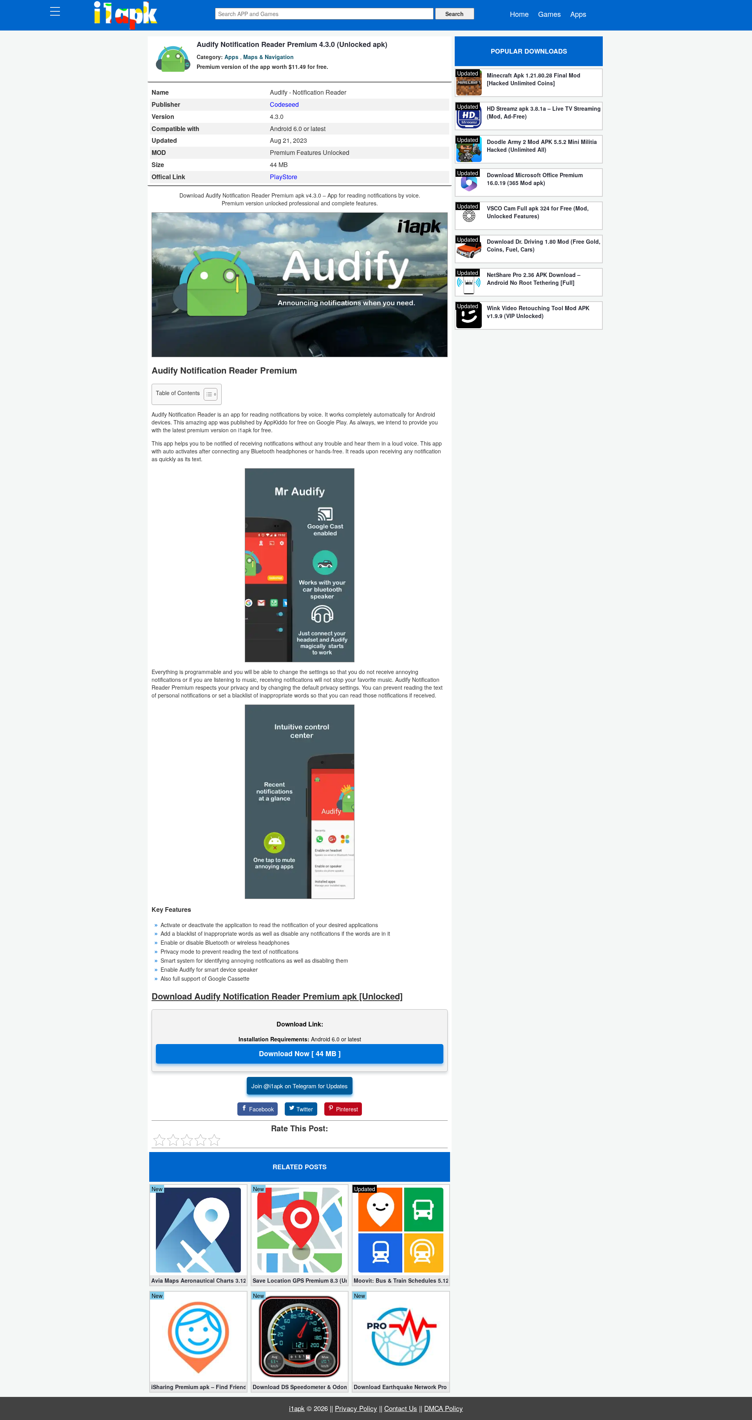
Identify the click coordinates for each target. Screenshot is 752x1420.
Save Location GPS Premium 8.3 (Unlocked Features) (300, 1280)
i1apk (297, 1408)
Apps (578, 14)
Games (549, 14)
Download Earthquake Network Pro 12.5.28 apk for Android (401, 1387)
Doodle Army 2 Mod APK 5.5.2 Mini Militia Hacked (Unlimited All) (542, 145)
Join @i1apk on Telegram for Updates (299, 1086)
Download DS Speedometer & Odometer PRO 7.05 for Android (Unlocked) (300, 1387)
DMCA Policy (443, 1408)
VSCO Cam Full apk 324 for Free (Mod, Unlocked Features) (538, 212)
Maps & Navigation (268, 57)
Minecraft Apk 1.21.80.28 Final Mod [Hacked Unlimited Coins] (533, 79)
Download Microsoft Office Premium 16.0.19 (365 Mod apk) (535, 179)
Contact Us (400, 1408)
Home (519, 14)
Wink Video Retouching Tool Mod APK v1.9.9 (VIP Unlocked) (538, 312)
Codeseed (284, 104)
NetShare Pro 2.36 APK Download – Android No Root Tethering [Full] (533, 278)
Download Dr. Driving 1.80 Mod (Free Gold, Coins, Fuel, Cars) (543, 245)
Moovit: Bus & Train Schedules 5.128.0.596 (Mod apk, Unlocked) (401, 1280)
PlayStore (283, 176)
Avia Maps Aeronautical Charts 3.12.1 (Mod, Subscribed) (198, 1280)
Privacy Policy (356, 1408)
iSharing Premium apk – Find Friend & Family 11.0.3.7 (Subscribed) (198, 1387)
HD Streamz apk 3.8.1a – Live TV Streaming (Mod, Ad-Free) (544, 112)
